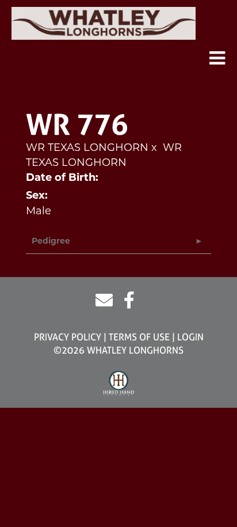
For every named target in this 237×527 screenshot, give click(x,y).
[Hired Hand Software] (119, 383)
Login (190, 337)
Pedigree (51, 241)
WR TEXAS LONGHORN (87, 147)
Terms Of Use (139, 337)
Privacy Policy (67, 337)
